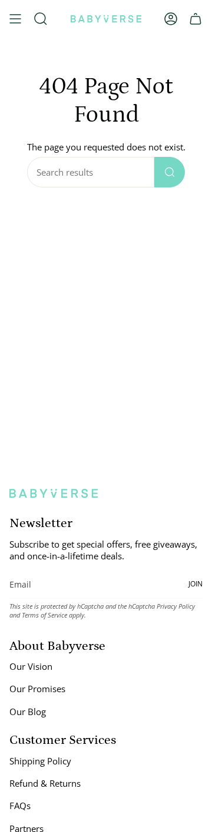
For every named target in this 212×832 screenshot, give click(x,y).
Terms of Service (44, 614)
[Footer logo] (53, 493)
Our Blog (27, 711)
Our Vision (30, 666)
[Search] (169, 172)
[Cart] (195, 18)
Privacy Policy (176, 606)
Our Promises (37, 689)
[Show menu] (15, 18)
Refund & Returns (45, 783)
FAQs (20, 805)
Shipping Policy (40, 761)
